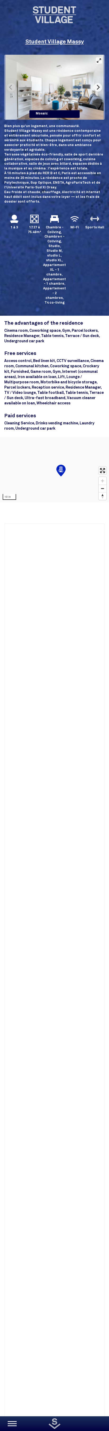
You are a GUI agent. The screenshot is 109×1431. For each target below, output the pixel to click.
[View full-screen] (99, 60)
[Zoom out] (102, 488)
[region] (54, 470)
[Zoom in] (102, 481)
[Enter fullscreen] (102, 470)
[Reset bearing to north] (102, 496)
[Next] (98, 87)
